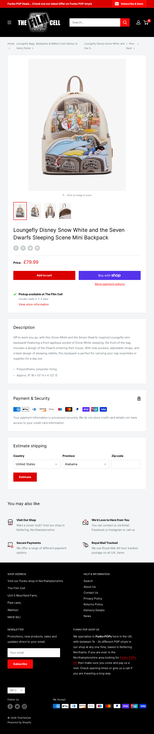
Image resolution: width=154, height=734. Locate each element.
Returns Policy (93, 604)
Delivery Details (94, 610)
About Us (90, 587)
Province (69, 456)
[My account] (138, 22)
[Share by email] (37, 248)
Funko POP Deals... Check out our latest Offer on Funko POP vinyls (50, 3)
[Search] (125, 22)
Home (11, 43)
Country (18, 456)
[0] (146, 22)
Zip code (117, 456)
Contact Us (91, 592)
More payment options (110, 284)
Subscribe (20, 664)
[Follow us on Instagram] (24, 706)
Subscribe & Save (132, 3)
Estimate (25, 477)
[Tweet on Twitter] (30, 248)
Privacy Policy (93, 598)
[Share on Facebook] (16, 248)
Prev (131, 43)
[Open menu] (9, 22)
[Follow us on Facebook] (10, 706)
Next (129, 48)
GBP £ (13, 690)
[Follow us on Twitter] (17, 706)
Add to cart (44, 275)
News (87, 616)
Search (88, 581)
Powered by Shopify (19, 722)
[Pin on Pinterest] (23, 248)
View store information (34, 304)
